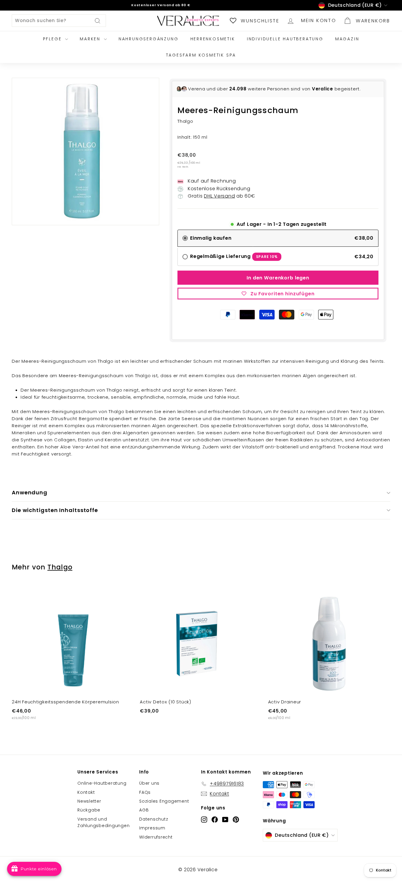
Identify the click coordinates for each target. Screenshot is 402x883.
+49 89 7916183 (166, 6)
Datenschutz (153, 819)
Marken (91, 39)
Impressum (152, 828)
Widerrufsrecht (156, 837)
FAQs (145, 792)
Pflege (53, 39)
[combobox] (59, 20)
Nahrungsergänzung (149, 39)
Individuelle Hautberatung (285, 39)
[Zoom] (85, 151)
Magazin (347, 39)
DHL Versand (219, 196)
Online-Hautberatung (101, 783)
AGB (144, 810)
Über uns (149, 783)
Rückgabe (88, 810)
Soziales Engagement (164, 801)
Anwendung (29, 492)
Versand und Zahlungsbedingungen (103, 822)
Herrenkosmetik (212, 39)
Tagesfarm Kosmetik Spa (201, 55)
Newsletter (89, 801)
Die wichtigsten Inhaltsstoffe (55, 510)
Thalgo (59, 567)
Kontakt (86, 792)
